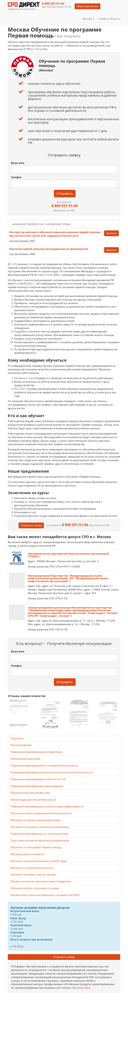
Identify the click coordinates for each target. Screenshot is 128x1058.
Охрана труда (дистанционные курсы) (33, 799)
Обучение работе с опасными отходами (34, 888)
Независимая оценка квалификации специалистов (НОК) (44, 895)
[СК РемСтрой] (49, 714)
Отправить (65, 193)
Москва (88, 19)
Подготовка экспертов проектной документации (39, 840)
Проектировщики (21, 745)
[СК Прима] (108, 714)
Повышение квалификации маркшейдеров (36, 786)
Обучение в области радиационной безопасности (40, 813)
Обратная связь (81, 987)
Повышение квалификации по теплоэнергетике (39, 833)
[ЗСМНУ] (78, 714)
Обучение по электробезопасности (31, 868)
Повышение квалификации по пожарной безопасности (44, 765)
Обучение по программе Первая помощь (35, 847)
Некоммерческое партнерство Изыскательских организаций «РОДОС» (68, 555)
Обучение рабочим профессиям (30, 792)
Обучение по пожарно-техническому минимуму (39, 827)
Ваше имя (17, 163)
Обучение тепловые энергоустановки (33, 874)
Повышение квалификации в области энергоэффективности (46, 806)
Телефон (16, 177)
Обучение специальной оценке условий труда (38, 861)
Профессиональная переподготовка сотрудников (40, 881)
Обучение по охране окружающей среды (35, 820)
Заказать (111, 233)
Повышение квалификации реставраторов (36, 752)
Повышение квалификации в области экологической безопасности (51, 772)
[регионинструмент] (20, 713)
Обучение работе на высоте (27, 854)
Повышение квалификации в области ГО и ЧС (38, 779)
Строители (16, 738)
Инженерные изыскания (25, 758)
